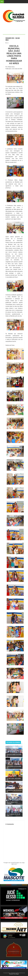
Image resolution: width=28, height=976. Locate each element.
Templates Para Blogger (14, 973)
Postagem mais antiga (19, 862)
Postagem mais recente (9, 862)
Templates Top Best (15, 972)
